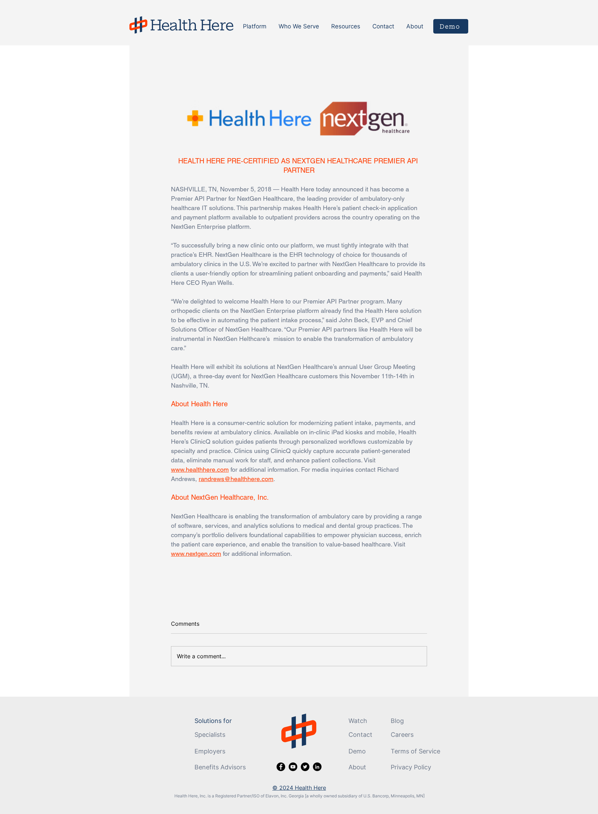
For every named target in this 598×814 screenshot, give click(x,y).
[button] (255, 26)
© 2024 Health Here (299, 787)
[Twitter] (305, 766)
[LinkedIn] (317, 766)
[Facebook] (281, 766)
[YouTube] (293, 766)
